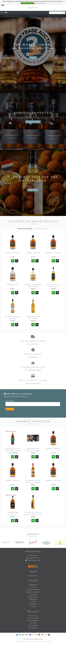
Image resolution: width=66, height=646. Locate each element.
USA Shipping (33, 604)
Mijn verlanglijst (33, 625)
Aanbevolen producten (25, 228)
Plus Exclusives (33, 615)
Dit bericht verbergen (27, 3)
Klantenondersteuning (33, 589)
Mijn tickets (33, 623)
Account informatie (33, 618)
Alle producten (33, 627)
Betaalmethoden (33, 597)
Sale (33, 57)
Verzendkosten (33, 599)
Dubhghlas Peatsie (12, 284)
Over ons (33, 587)
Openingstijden (33, 584)
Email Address (9, 401)
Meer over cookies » (40, 3)
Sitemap (33, 606)
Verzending (33, 601)
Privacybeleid (33, 594)
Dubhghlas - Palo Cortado (53, 252)
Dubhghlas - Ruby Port (33, 252)
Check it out (33, 121)
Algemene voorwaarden (33, 592)
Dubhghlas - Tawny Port (12, 252)
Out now (33, 190)
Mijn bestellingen (33, 620)
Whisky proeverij (33, 575)
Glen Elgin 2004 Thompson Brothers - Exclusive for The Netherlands (33, 514)
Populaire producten (42, 228)
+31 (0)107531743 (33, 557)
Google (49, 641)
